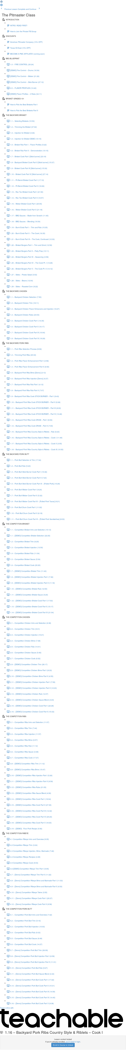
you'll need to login (73, 1041)
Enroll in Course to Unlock (63, 1045)
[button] (1, 2)
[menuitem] (1, 5)
